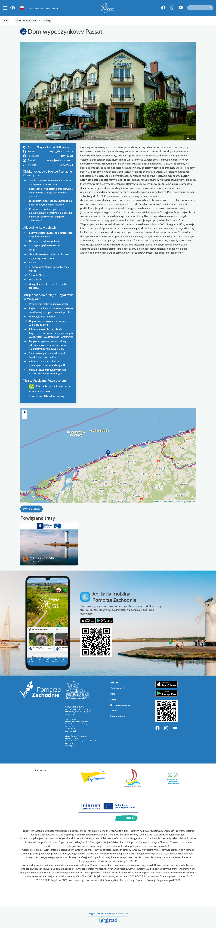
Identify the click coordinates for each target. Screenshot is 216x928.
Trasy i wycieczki (35, 8)
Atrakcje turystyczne (26, 20)
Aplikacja (114, 710)
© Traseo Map (165, 501)
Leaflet (156, 501)
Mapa (47, 8)
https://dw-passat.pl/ (61, 151)
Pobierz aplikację (117, 716)
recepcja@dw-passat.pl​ (59, 160)
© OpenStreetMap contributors (183, 501)
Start (5, 20)
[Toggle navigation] (5, 8)
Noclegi (47, 20)
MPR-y (55, 8)
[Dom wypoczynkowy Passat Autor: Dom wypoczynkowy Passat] (108, 91)
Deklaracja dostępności (120, 705)
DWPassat (67, 155)
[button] (33, 91)
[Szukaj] (211, 8)
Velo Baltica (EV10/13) (42, 558)
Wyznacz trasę (32, 508)
